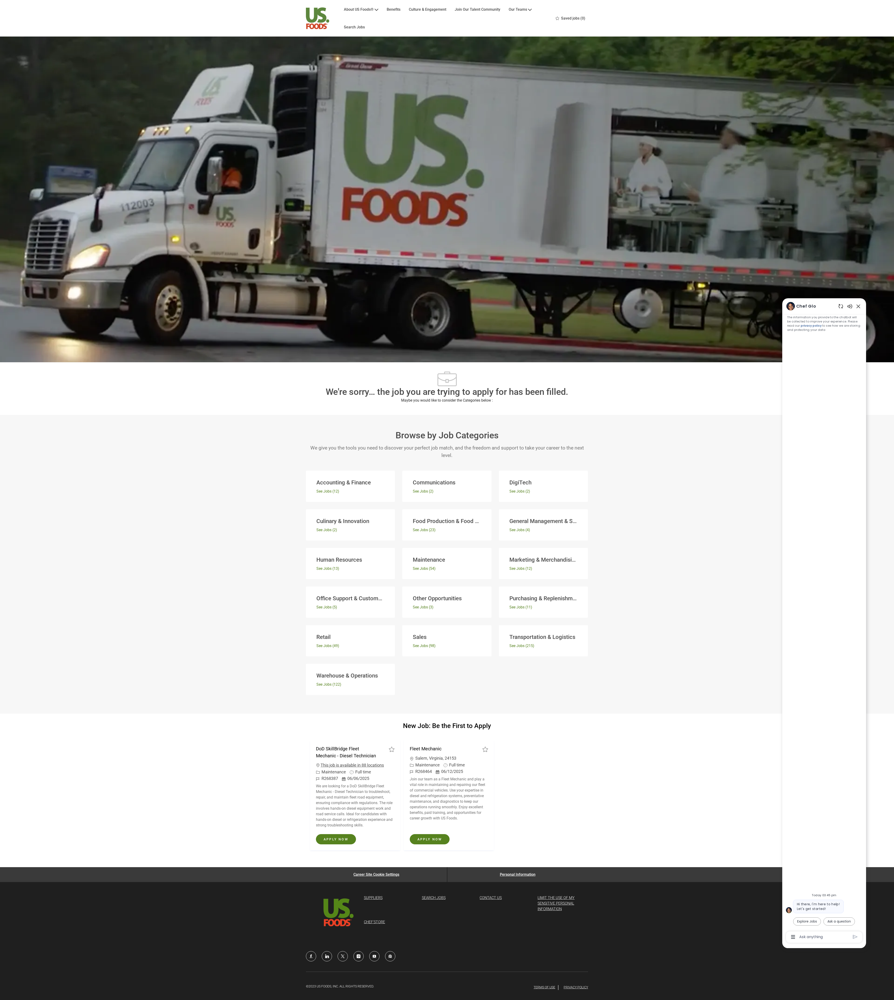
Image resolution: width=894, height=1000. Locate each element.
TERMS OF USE (544, 987)
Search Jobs (354, 27)
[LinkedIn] (327, 956)
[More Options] (793, 937)
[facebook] (311, 956)
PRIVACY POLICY (576, 987)
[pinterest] (390, 956)
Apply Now (340, 839)
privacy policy (811, 326)
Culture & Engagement (427, 9)
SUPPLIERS (373, 898)
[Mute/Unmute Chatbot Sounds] (849, 306)
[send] (855, 937)
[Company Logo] (317, 18)
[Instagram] (358, 956)
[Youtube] (374, 956)
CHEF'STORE (374, 922)
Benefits (393, 9)
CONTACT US (491, 898)
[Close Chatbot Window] (858, 306)
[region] (824, 621)
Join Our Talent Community (477, 9)
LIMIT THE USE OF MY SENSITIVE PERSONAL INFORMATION (556, 903)
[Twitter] (343, 956)
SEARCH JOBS (434, 898)
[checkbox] (391, 749)
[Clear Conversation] (840, 306)
